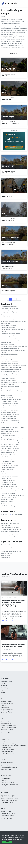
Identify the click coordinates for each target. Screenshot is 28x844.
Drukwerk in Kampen (7, 397)
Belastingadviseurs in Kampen (9, 363)
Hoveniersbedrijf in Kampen (8, 412)
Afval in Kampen (5, 323)
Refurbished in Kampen (7, 453)
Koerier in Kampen (6, 425)
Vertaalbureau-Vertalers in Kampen (11, 491)
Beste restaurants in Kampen (9, 549)
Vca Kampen (4, 780)
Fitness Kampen (5, 557)
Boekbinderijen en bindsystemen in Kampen (13, 382)
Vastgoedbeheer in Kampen (9, 487)
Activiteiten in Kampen (7, 547)
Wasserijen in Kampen (7, 501)
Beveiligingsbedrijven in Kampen (10, 372)
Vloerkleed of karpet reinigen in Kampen (12, 495)
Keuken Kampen (5, 778)
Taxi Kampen (4, 705)
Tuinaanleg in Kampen (7, 482)
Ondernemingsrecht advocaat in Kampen (12, 438)
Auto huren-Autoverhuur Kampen (10, 797)
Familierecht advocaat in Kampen (10, 406)
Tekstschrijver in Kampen (8, 474)
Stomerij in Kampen (6, 463)
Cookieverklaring (5, 689)
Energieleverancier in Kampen (9, 401)
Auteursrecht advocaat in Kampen (10, 340)
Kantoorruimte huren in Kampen (10, 421)
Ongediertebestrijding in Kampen (10, 440)
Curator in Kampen (6, 395)
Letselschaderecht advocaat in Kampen (12, 427)
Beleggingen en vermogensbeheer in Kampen (14, 365)
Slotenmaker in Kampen (8, 461)
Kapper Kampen (5, 707)
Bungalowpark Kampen (7, 753)
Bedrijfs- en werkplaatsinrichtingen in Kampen (14, 346)
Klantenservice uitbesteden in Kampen (12, 423)
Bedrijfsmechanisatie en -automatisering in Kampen (13, 351)
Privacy (3, 692)
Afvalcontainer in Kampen (8, 325)
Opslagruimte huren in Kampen (10, 444)
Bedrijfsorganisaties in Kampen (9, 355)
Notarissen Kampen (6, 764)
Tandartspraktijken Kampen (9, 727)
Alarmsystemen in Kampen (8, 327)
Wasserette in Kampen (7, 499)
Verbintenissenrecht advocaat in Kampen (13, 489)
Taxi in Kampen (5, 472)
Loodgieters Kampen (7, 729)
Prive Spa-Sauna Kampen (8, 813)
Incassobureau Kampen (7, 815)
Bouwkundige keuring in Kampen (10, 531)
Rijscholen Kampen (6, 702)
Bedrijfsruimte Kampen (7, 817)
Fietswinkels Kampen (7, 703)
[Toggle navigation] (25, 3)
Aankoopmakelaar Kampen (9, 536)
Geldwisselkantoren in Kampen (9, 410)
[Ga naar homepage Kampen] (9, 3)
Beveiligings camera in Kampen (9, 374)
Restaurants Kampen (7, 722)
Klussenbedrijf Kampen (7, 762)
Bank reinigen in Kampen (8, 344)
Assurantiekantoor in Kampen (9, 338)
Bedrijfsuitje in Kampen (7, 359)
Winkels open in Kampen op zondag (11, 551)
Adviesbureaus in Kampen (8, 319)
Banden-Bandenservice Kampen (10, 799)
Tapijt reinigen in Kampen (8, 467)
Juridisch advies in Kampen (8, 418)
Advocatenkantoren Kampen (9, 800)
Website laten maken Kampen (9, 784)
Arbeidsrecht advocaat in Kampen (10, 333)
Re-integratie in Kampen (8, 455)
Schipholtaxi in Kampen (7, 457)
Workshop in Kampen (7, 504)
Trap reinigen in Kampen (8, 480)
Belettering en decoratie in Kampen (11, 367)
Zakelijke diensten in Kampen (9, 306)
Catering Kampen (6, 724)
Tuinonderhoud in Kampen (8, 484)
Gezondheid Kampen (7, 709)
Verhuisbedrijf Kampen (7, 733)
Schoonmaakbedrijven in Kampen (10, 459)
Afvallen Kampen (6, 711)
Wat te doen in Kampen (7, 545)
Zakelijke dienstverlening (11, 598)
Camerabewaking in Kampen (9, 389)
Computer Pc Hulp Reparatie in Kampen (12, 391)
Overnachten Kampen (7, 749)
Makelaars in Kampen (7, 429)
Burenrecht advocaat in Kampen (10, 386)
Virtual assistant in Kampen (8, 493)
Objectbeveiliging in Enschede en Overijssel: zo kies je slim (13, 645)
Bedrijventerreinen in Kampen (9, 361)
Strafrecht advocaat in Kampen (10, 465)
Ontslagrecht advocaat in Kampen (11, 442)
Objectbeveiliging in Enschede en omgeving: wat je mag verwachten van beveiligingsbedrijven (13, 603)
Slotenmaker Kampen (7, 802)
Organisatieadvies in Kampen (9, 446)
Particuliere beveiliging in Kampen (10, 448)
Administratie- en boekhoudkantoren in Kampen (12, 314)
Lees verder (6, 620)
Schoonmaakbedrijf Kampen (9, 768)
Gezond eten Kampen (7, 713)
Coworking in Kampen (7, 393)
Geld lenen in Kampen (7, 408)
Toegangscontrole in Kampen (9, 476)
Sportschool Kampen (7, 786)
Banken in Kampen (6, 342)
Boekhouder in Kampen (7, 384)
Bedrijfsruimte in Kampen (8, 357)
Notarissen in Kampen (7, 433)
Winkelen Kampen (6, 742)
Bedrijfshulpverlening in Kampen (10, 348)
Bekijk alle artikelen (5, 576)
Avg (2, 691)
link (10, 514)
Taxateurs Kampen (6, 766)
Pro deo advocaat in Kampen (9, 450)
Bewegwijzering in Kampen (8, 378)
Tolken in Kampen (6, 478)
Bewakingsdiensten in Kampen (9, 376)
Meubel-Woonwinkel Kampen (9, 744)
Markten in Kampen (6, 553)
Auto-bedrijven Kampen (8, 795)
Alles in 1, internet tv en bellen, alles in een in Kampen (13, 330)
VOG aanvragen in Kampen (8, 497)
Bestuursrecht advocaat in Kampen (11, 369)
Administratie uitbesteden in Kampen (11, 317)
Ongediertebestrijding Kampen (9, 819)
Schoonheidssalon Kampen (8, 725)
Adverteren (4, 685)
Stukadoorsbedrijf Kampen (8, 731)
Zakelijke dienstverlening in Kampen (11, 506)
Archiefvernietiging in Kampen (9, 336)
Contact (3, 683)
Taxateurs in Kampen (7, 470)
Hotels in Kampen (6, 555)
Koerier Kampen (5, 525)
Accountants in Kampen (8, 311)
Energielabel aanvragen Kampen (10, 534)
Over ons (3, 687)
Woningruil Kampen (6, 811)
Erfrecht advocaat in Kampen (9, 404)
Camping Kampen (6, 747)
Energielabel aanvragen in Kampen (11, 399)
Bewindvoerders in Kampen (8, 380)
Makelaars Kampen (6, 769)
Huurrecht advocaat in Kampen (10, 414)
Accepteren (7, 841)
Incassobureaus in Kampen (8, 416)
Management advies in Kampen (10, 431)
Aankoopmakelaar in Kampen (9, 309)
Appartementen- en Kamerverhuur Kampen (13, 745)
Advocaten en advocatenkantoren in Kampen (14, 321)
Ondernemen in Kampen (8, 435)
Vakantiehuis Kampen (7, 751)
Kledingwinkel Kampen (7, 782)
